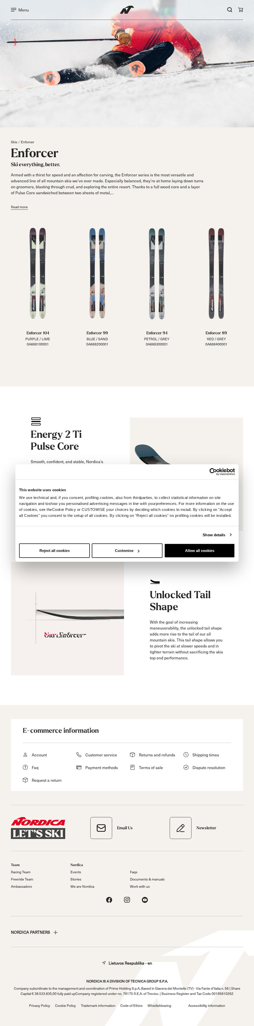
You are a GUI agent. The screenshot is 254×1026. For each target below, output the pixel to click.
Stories (75, 879)
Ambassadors (21, 886)
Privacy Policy (39, 1005)
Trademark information (98, 1005)
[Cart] (240, 9)
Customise (124, 550)
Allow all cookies (199, 550)
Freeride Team (22, 879)
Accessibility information (206, 1005)
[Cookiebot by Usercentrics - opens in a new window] (213, 471)
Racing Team (21, 872)
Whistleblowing (159, 1005)
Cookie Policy (65, 1005)
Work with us (140, 886)
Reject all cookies (54, 550)
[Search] (229, 9)
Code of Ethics (131, 1005)
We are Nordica (82, 886)
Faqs (133, 872)
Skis (14, 142)
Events (75, 872)
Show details (214, 535)
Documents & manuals (147, 879)
